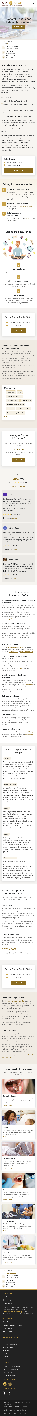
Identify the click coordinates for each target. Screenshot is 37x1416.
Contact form (9, 1303)
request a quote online (15, 647)
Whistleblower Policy (19, 1413)
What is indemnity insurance (12, 1369)
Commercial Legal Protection (15, 1001)
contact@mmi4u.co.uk (12, 1300)
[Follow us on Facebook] (4, 1393)
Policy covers (7, 1331)
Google (16, 479)
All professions (8, 1322)
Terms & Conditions (20, 1407)
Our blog (6, 1353)
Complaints (6, 1413)
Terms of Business (19, 1410)
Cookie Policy (7, 1410)
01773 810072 (18, 449)
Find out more (8, 417)
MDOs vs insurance (9, 1376)
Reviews (5, 1357)
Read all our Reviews (18, 486)
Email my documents (10, 1344)
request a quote (7, 619)
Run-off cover (7, 1372)
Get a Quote (18, 27)
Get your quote (18, 170)
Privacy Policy (7, 1407)
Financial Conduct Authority (12, 1312)
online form (29, 218)
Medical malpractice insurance (13, 1325)
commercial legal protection (25, 206)
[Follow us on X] (9, 1393)
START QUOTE (18, 331)
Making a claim (8, 1347)
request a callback (26, 652)
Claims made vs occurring (11, 1366)
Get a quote (20, 668)
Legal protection (8, 1328)
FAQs (4, 1341)
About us (6, 1350)
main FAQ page (29, 732)
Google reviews (11, 44)
